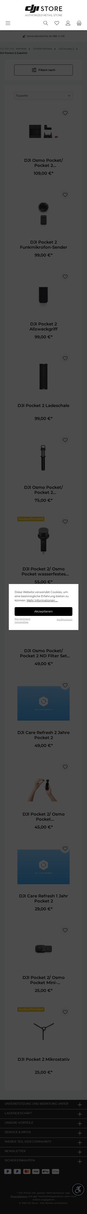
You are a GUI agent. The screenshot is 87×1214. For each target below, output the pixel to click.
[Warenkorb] (79, 23)
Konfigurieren (64, 619)
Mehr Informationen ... (42, 600)
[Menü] (7, 23)
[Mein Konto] (68, 23)
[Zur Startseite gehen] (43, 10)
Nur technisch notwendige (22, 620)
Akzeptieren (43, 611)
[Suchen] (45, 23)
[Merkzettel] (56, 23)
